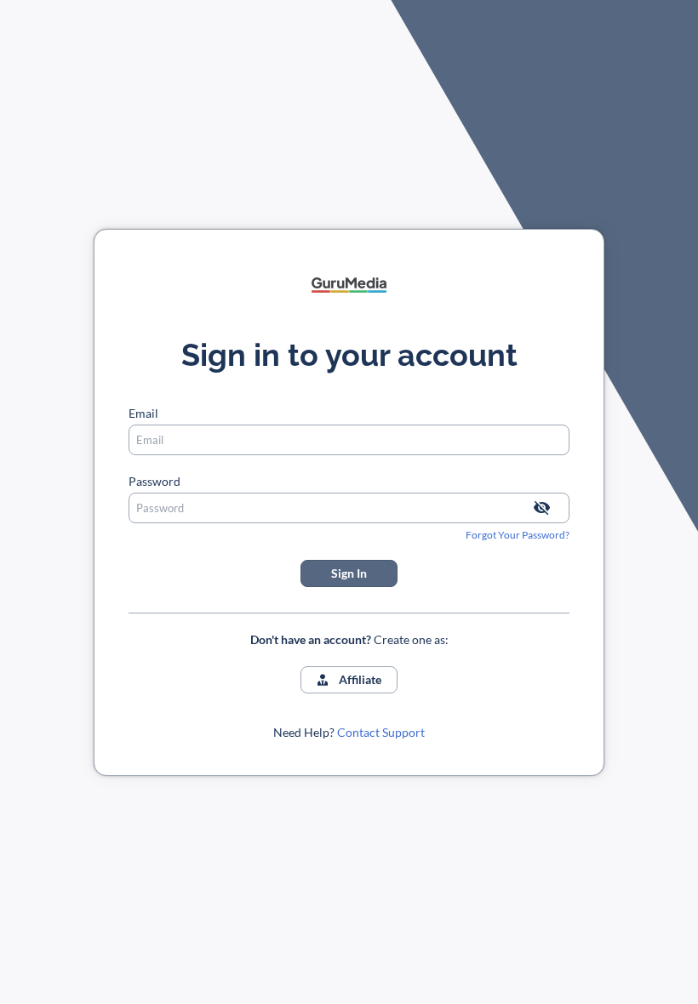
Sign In (349, 573)
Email (143, 413)
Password (154, 481)
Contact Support (381, 732)
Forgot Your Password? (517, 534)
